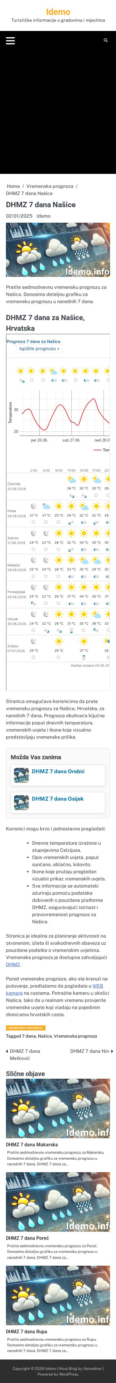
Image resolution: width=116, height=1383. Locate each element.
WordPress (68, 1374)
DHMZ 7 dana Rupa (26, 1331)
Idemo (58, 12)
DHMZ (13, 964)
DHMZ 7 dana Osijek (58, 799)
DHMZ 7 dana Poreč (27, 1238)
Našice (45, 1036)
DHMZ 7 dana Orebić (58, 771)
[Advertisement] (58, 109)
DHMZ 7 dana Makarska (32, 1144)
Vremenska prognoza (25, 1028)
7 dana (29, 1036)
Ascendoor (92, 1368)
